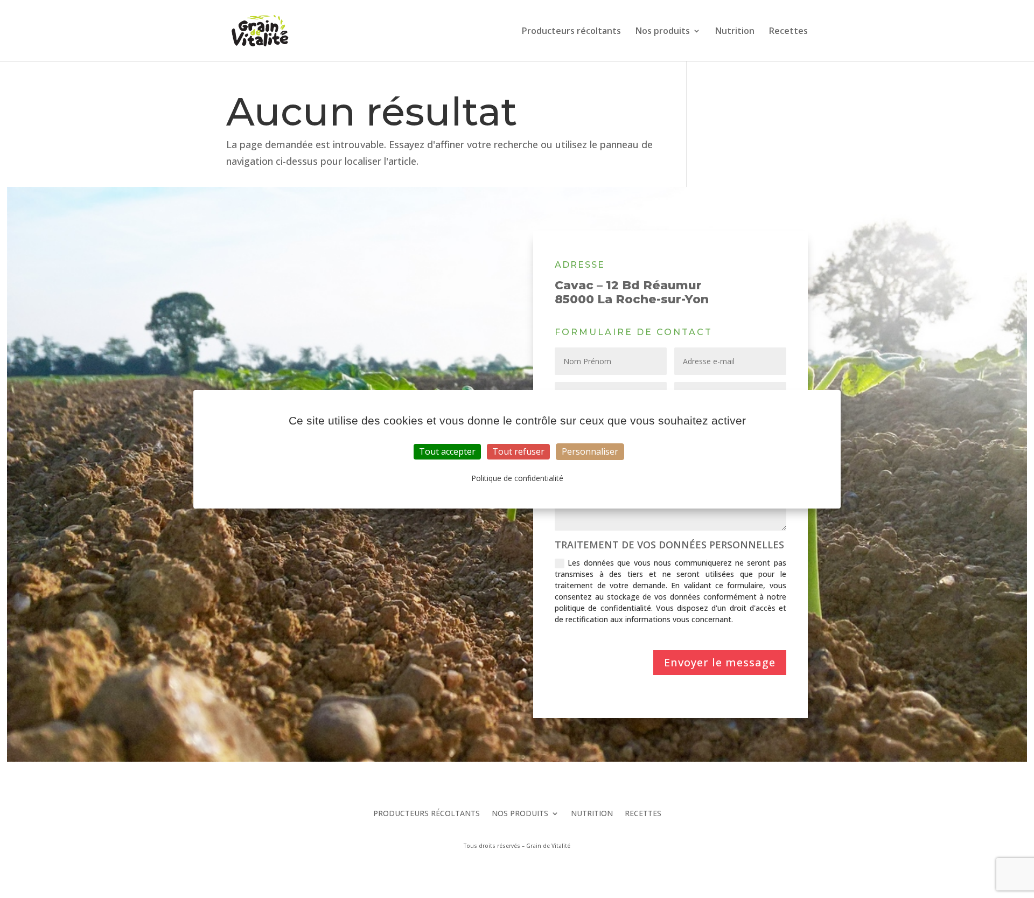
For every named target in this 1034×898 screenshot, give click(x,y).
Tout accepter (447, 451)
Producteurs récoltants (571, 32)
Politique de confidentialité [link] (517, 478)
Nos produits (662, 32)
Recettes (788, 32)
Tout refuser (518, 451)
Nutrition (734, 32)
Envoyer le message (720, 662)
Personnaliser (590, 451)
